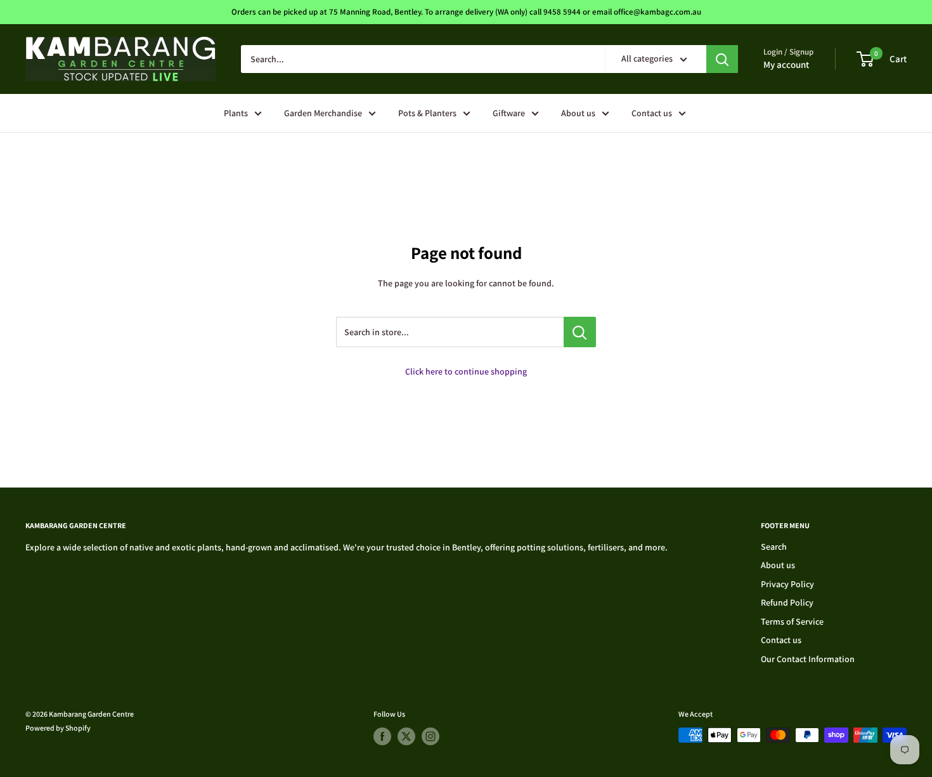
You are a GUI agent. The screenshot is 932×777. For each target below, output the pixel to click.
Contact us (651, 113)
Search (774, 546)
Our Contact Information (808, 659)
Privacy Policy (787, 584)
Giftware (509, 113)
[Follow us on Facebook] (382, 736)
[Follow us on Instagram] (430, 736)
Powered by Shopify (58, 728)
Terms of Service (792, 621)
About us (578, 113)
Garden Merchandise (323, 113)
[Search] (722, 59)
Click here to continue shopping (466, 371)
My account (786, 64)
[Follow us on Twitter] (406, 736)
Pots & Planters (427, 113)
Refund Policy (787, 602)
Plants (236, 113)
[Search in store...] (580, 332)
